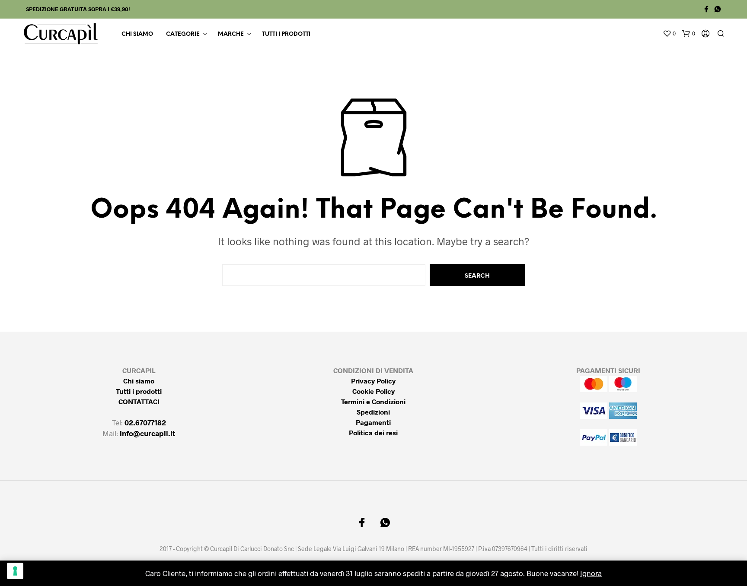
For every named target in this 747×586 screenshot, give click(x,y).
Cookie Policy (373, 391)
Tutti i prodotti (286, 34)
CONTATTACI (139, 401)
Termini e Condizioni (373, 401)
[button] (669, 33)
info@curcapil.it (147, 433)
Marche (231, 34)
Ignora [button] (591, 573)
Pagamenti (373, 422)
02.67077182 (145, 422)
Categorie (183, 34)
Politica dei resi (373, 432)
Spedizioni (373, 412)
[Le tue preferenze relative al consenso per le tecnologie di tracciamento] (15, 571)
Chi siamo (137, 34)
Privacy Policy (373, 381)
